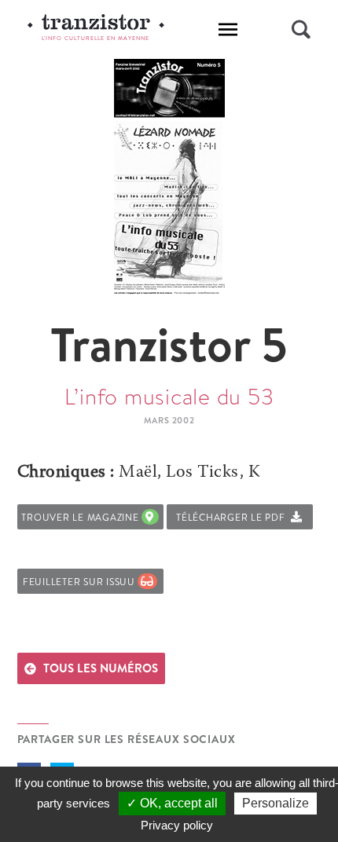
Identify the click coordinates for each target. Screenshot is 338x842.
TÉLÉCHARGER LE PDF (233, 517)
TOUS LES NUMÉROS (100, 668)
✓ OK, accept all (172, 803)
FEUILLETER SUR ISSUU (82, 581)
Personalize (275, 803)
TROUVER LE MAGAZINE (83, 517)
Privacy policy (177, 825)
